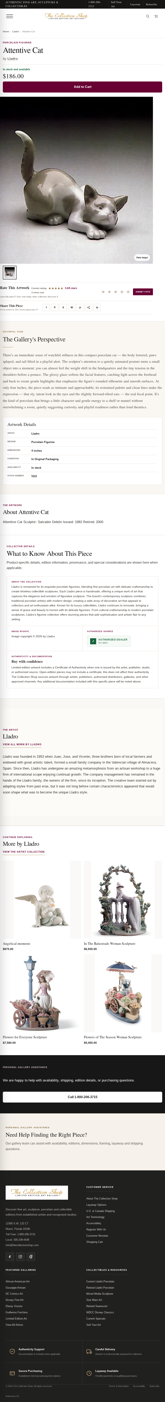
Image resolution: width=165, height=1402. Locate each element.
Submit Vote (143, 292)
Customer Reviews (97, 1235)
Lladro (15, 31)
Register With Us (96, 1229)
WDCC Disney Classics (100, 1312)
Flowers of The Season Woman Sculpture (113, 1037)
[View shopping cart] (156, 16)
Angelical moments (16, 943)
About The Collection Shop (102, 1198)
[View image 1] (9, 272)
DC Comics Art (14, 1293)
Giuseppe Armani (16, 1287)
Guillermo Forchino (17, 1312)
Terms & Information (119, 1386)
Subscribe (151, 4)
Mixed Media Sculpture (99, 1293)
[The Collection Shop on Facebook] (10, 1256)
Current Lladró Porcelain (100, 1281)
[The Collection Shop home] (79, 16)
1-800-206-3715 (94, 4)
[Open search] (147, 16)
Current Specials (96, 1318)
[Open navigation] (9, 16)
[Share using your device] (88, 307)
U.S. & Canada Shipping (100, 1211)
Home (6, 31)
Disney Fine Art (15, 1299)
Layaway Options (96, 1204)
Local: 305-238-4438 (17, 1239)
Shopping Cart (94, 1241)
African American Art (18, 1281)
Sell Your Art (116, 4)
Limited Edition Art (16, 1318)
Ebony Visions (14, 1306)
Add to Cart (82, 87)
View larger (142, 257)
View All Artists (14, 1324)
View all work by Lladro (22, 744)
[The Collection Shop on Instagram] (20, 1256)
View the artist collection (24, 851)
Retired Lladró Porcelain (100, 1287)
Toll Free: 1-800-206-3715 (20, 1234)
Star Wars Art (94, 1299)
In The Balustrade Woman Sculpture (109, 943)
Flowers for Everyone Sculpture (25, 1037)
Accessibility (93, 1223)
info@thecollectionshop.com (22, 1245)
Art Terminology (95, 1217)
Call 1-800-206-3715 (82, 1097)
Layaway (135, 4)
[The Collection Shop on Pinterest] (31, 1256)
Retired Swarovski (96, 1306)
